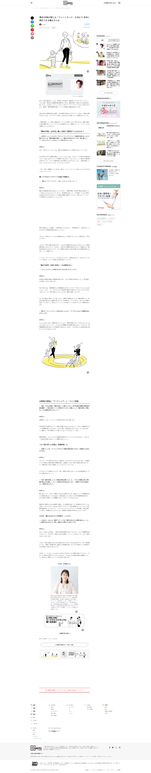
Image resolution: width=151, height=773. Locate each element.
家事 (34, 730)
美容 (34, 734)
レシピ (34, 720)
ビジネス (37, 8)
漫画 (34, 714)
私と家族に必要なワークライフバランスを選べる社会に (64, 690)
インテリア (35, 736)
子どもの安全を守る (102, 218)
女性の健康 (89, 707)
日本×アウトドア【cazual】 (66, 756)
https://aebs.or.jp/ (62, 764)
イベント (71, 713)
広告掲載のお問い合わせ (110, 3)
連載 (34, 711)
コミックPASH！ (94, 756)
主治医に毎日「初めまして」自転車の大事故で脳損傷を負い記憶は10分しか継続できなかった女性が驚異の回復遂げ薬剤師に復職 (113, 64)
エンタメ (71, 705)
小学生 (106, 713)
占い (34, 717)
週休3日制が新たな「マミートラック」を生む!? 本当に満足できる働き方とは (55, 8)
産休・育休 (53, 713)
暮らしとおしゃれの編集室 (55, 756)
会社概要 (118, 769)
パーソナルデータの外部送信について (97, 769)
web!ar (39, 756)
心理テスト (100, 224)
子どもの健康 (89, 709)
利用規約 (87, 769)
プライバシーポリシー (111, 769)
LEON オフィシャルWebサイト (79, 756)
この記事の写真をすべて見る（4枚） (64, 644)
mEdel (42, 756)
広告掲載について (55, 731)
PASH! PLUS (46, 756)
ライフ (34, 728)
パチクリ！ (87, 756)
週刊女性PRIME (34, 756)
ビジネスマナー (54, 711)
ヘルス (88, 705)
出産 (106, 709)
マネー (34, 732)
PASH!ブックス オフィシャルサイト (105, 756)
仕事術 (52, 709)
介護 (98, 221)
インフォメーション (56, 728)
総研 (34, 705)
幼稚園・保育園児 (108, 711)
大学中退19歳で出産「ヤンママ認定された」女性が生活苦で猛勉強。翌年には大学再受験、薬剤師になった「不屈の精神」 (113, 74)
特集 (34, 708)
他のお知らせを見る (108, 160)
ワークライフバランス (45, 27)
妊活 (106, 707)
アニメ (70, 711)
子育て (106, 705)
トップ (32, 8)
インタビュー (112, 218)
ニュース (35, 723)
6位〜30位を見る (108, 93)
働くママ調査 (54, 715)
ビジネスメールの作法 (107, 221)
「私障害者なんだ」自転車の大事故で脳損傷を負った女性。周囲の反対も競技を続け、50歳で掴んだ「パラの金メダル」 (113, 84)
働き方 (53, 27)
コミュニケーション (37, 738)
